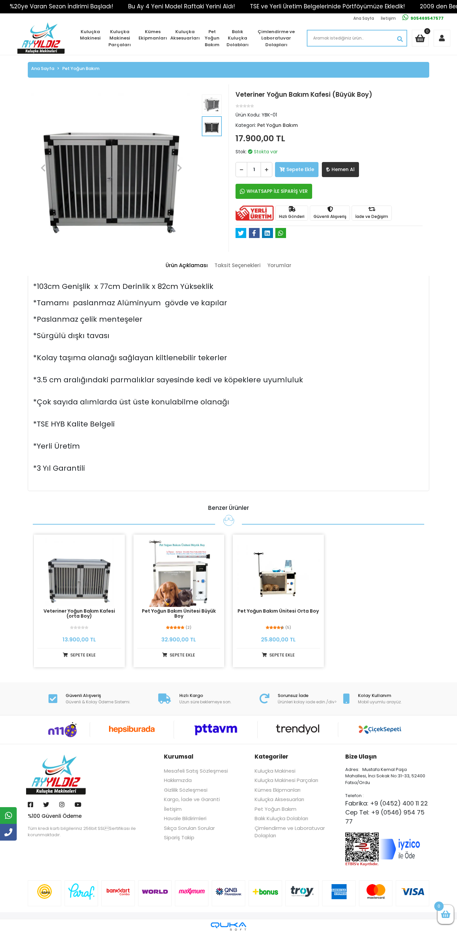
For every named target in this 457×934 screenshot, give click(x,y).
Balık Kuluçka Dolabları (237, 38)
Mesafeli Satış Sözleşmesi (196, 770)
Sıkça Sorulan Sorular (189, 828)
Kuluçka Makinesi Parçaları (119, 38)
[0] (445, 914)
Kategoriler (271, 757)
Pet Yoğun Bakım (212, 38)
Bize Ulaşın (361, 757)
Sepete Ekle (300, 169)
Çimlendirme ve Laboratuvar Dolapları (276, 38)
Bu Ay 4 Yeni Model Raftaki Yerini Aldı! (181, 6)
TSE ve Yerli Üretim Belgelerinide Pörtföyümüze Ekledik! (327, 6)
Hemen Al (343, 169)
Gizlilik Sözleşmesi (185, 789)
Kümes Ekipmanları (153, 35)
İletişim (388, 18)
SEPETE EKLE (82, 655)
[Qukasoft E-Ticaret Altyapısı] (228, 926)
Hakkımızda (178, 780)
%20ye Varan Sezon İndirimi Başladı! (61, 6)
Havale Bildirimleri (185, 818)
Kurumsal (178, 757)
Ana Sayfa (363, 18)
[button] (43, 168)
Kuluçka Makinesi (90, 35)
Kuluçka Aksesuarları (185, 35)
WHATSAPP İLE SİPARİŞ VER (277, 191)
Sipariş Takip (179, 837)
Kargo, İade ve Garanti (192, 799)
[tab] (187, 265)
